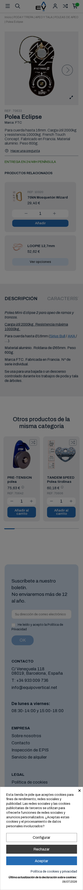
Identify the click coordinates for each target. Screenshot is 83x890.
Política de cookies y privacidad (54, 871)
